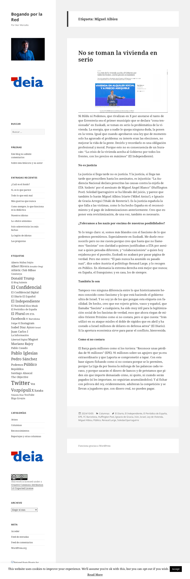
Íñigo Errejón (18, 398)
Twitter (20, 383)
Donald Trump (22, 278)
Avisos (14, 419)
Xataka (38, 390)
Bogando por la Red (26, 16)
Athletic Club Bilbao (23, 270)
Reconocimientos (20, 430)
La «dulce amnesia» (21, 221)
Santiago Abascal (21, 373)
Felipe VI (15, 323)
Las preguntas (18, 241)
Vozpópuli (21, 390)
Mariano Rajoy (22, 344)
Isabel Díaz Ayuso (23, 327)
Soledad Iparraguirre (128, 420)
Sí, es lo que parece (21, 190)
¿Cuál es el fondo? (20, 184)
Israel (38, 327)
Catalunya (16, 273)
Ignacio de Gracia (124, 416)
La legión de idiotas (21, 235)
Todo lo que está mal (22, 195)
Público (30, 364)
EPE (27, 314)
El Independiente (25, 301)
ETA (32, 314)
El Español (28, 296)
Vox (33, 384)
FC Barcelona (33, 318)
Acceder (15, 531)
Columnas (16, 425)
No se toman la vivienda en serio (117, 56)
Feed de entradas (20, 536)
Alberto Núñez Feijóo (22, 262)
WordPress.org (19, 548)
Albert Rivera (20, 266)
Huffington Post (106, 416)
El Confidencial (26, 287)
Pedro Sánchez (24, 358)
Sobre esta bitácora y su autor (27, 163)
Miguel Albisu (85, 420)
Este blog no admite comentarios (21, 155)
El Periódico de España (24, 309)
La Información (20, 335)
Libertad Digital (19, 339)
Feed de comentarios (22, 542)
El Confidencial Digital (25, 292)
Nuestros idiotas (19, 215)
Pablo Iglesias (24, 353)
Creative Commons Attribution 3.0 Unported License (27, 486)
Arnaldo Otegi (36, 266)
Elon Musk (32, 305)
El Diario (16, 296)
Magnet (33, 339)
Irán (137, 416)
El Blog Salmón (19, 282)
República (17, 369)
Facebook (18, 318)
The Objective (19, 377)
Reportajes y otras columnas (26, 436)
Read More (95, 574)
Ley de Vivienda (155, 416)
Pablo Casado (19, 348)
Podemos (17, 364)
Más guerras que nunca (23, 201)
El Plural (18, 313)
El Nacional (18, 305)
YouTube (29, 394)
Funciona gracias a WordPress (94, 445)
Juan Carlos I (19, 331)
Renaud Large (109, 420)
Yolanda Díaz (17, 395)
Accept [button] (176, 569)
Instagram (27, 323)
